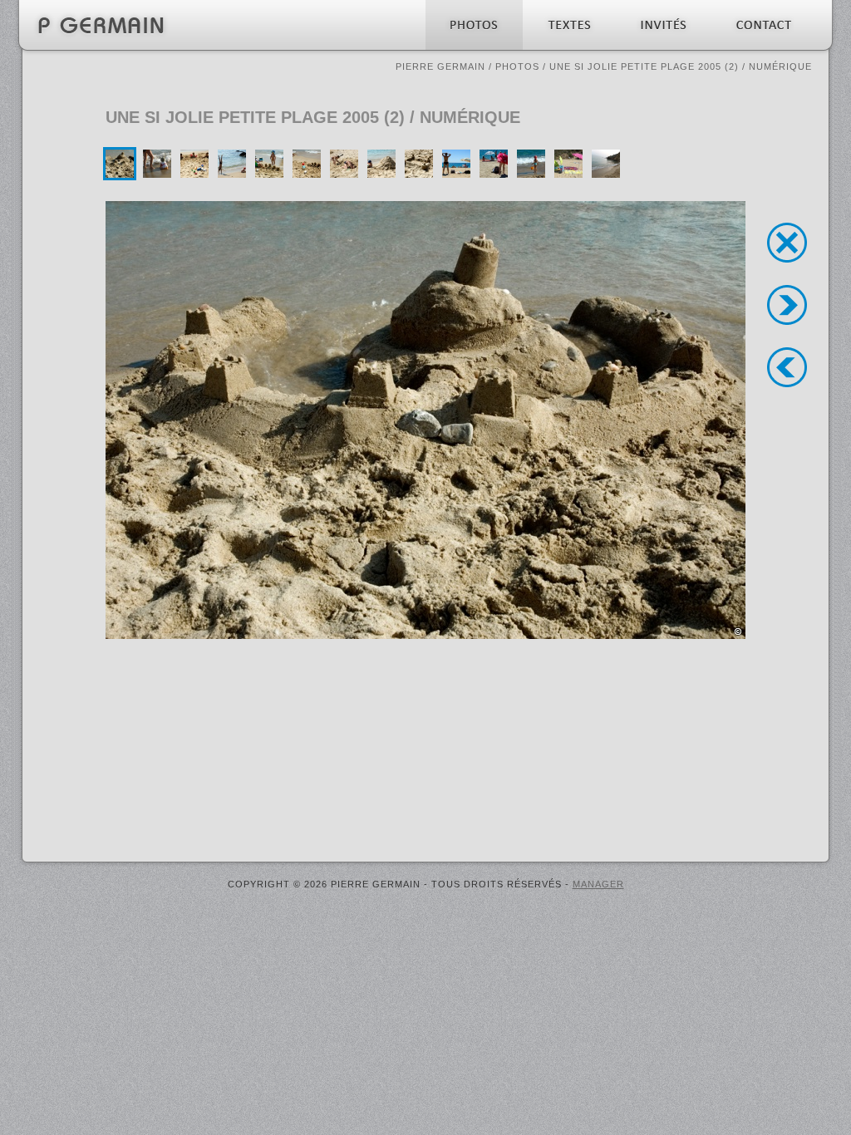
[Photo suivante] (787, 305)
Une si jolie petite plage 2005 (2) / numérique (680, 66)
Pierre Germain (440, 66)
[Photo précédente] (787, 367)
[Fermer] (787, 242)
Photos (517, 66)
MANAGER (598, 884)
